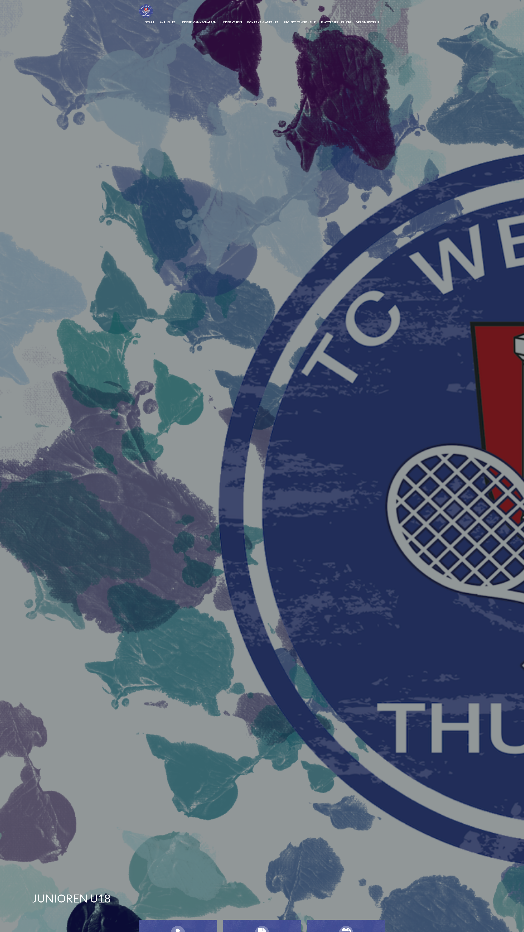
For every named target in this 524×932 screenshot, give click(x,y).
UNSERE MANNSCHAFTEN (198, 22)
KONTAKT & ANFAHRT (262, 22)
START (150, 22)
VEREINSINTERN (367, 22)
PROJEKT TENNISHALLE (300, 22)
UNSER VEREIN (232, 22)
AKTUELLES (167, 22)
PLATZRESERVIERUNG (336, 22)
